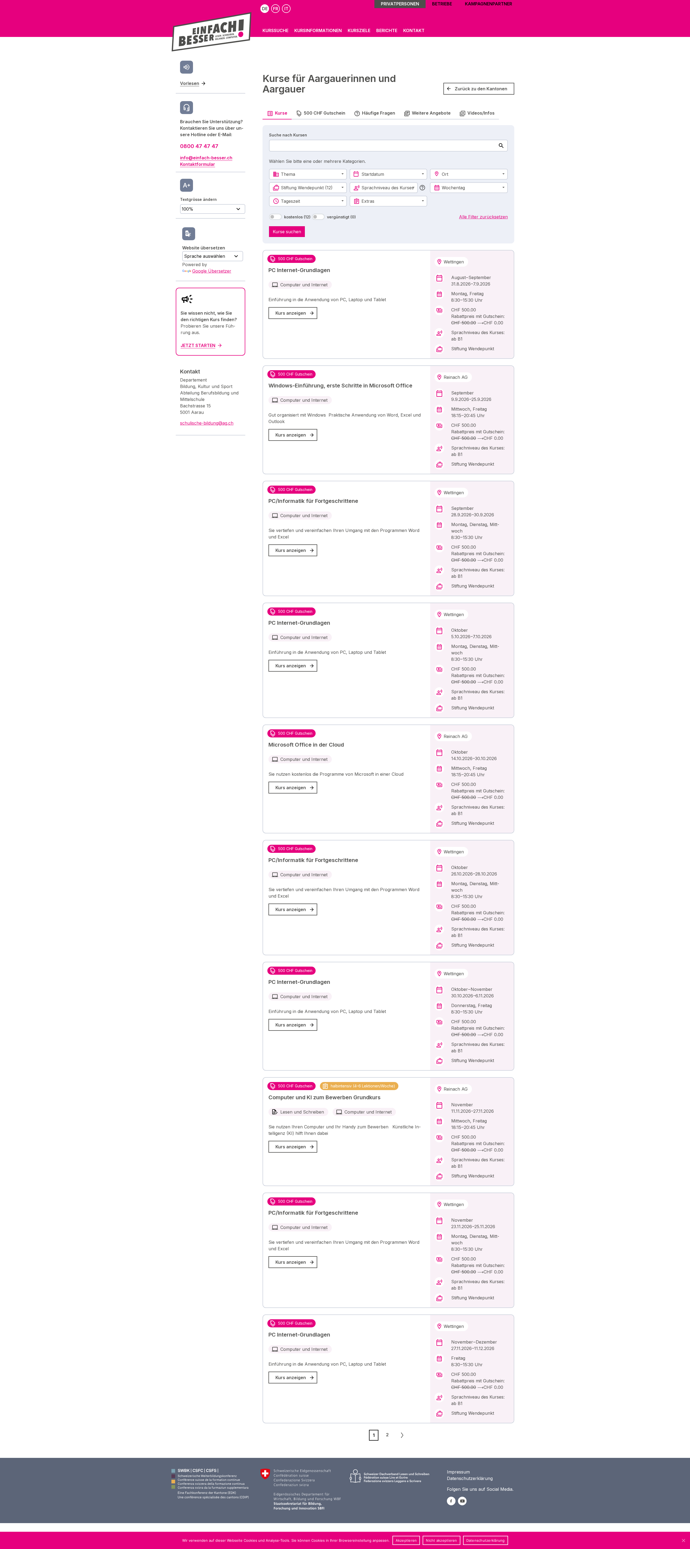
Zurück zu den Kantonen (481, 88)
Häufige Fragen (378, 113)
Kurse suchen (287, 231)
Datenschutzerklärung (470, 1478)
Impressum (458, 1472)
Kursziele (359, 30)
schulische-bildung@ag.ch (206, 423)
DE (265, 8)
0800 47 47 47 (199, 146)
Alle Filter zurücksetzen (483, 216)
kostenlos (297, 217)
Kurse (281, 113)
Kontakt (414, 30)
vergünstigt (341, 217)
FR (275, 8)
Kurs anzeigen (290, 313)
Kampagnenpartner (488, 3)
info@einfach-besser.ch (206, 157)
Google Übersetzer (211, 271)
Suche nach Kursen (288, 135)
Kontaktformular (197, 164)
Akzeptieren (406, 1540)
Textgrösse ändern (198, 199)
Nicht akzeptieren (441, 1540)
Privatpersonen (400, 3)
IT (286, 8)
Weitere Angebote (431, 113)
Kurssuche (275, 30)
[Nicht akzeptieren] (683, 1540)
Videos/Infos (481, 113)
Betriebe (442, 3)
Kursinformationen (318, 30)
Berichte (386, 30)
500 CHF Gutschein (324, 113)
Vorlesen (189, 83)
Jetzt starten (198, 345)
